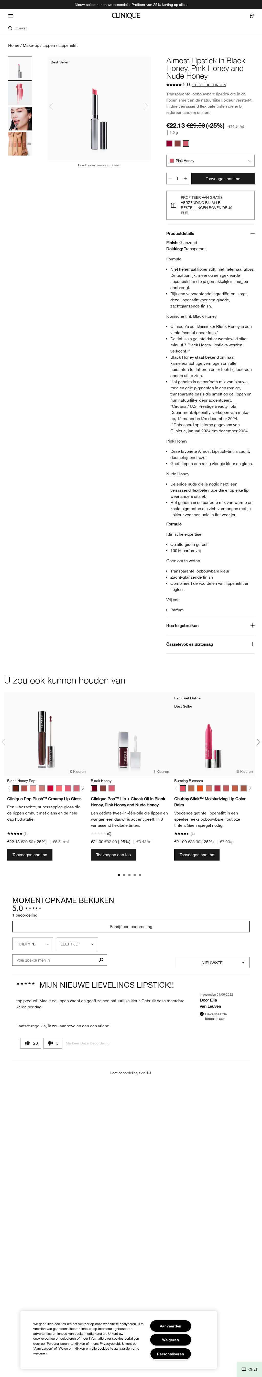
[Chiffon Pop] (41, 788)
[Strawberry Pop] (67, 788)
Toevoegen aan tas (223, 178)
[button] (249, 1369)
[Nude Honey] (177, 143)
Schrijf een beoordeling (131, 926)
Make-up (31, 45)
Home (13, 45)
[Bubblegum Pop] (33, 788)
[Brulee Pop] (24, 788)
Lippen (48, 45)
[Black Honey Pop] (15, 788)
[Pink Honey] (186, 143)
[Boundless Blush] (226, 788)
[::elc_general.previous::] (10, 788)
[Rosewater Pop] (59, 788)
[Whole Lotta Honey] (243, 788)
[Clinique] (126, 16)
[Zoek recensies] (101, 960)
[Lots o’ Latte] (191, 788)
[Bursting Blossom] (182, 788)
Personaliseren (170, 1354)
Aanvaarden (170, 1326)
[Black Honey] (169, 143)
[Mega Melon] (235, 788)
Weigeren (170, 1340)
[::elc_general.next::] (82, 788)
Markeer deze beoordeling (88, 1043)
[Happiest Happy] (200, 788)
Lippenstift (68, 45)
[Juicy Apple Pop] (50, 788)
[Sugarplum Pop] (76, 788)
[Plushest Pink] (208, 788)
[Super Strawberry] (217, 788)
